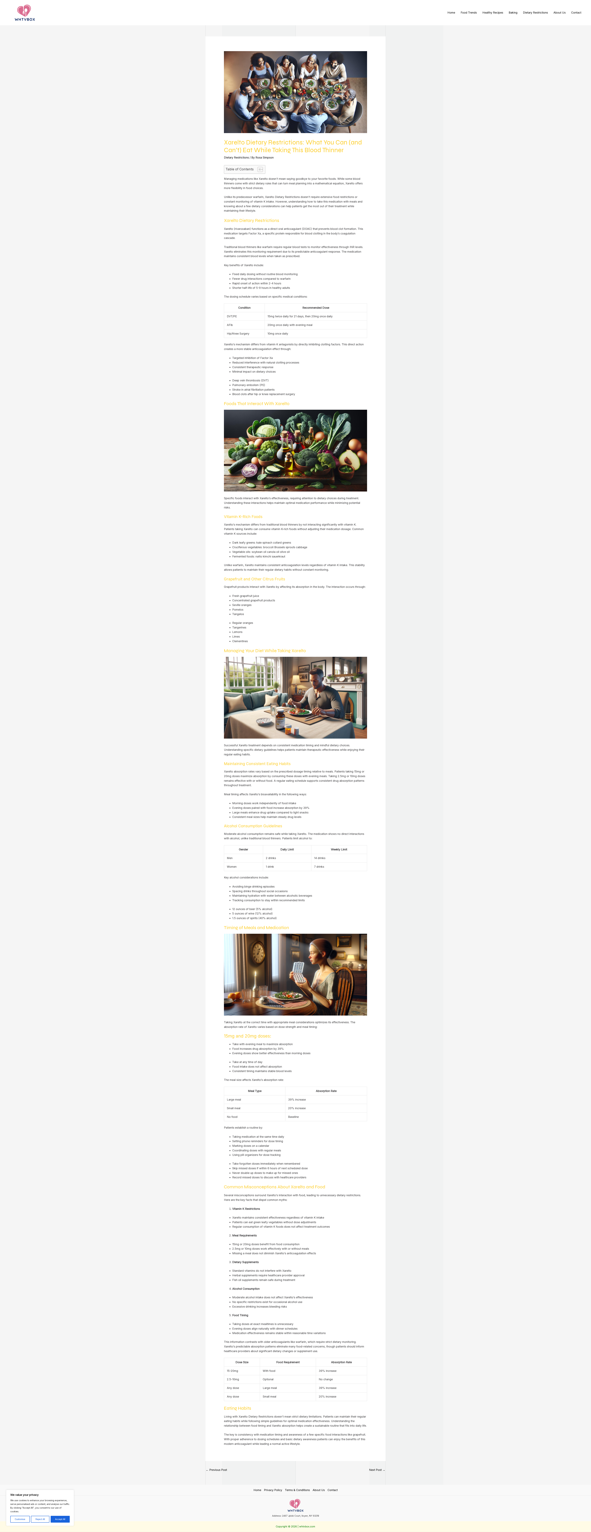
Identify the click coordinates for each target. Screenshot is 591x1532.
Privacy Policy (273, 1490)
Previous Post (216, 1469)
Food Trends (469, 12)
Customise (20, 1519)
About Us (559, 12)
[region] (40, 1508)
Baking (513, 12)
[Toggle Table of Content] (258, 169)
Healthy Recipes (492, 12)
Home (451, 12)
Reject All (40, 1519)
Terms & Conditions (297, 1490)
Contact (576, 12)
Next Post (377, 1469)
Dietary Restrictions (535, 12)
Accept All (60, 1519)
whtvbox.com (307, 1526)
